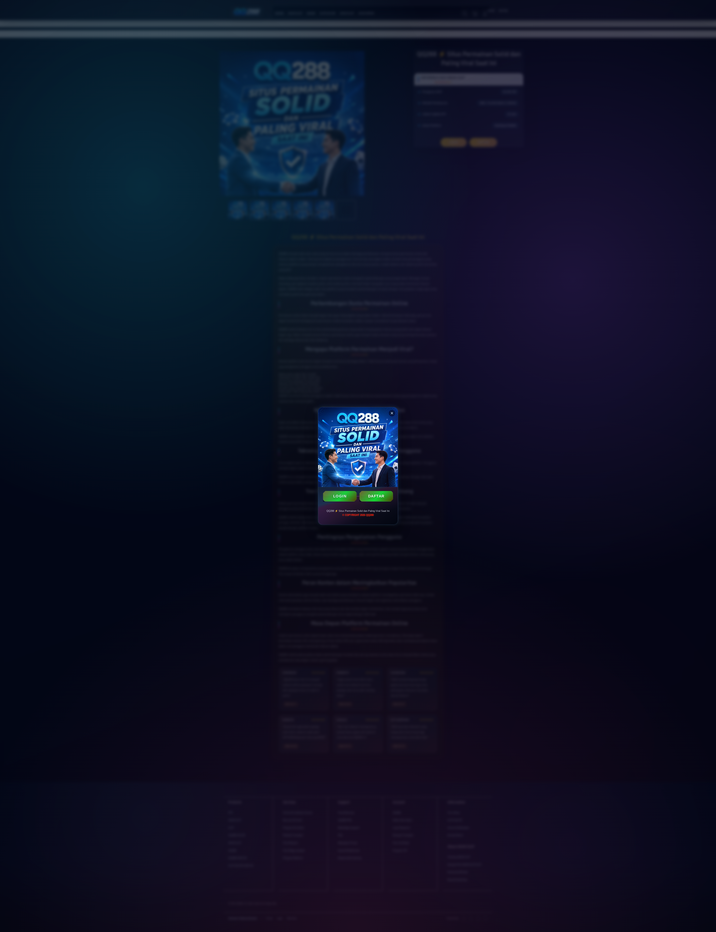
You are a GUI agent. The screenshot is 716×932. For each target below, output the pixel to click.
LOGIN (340, 496)
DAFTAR (376, 496)
